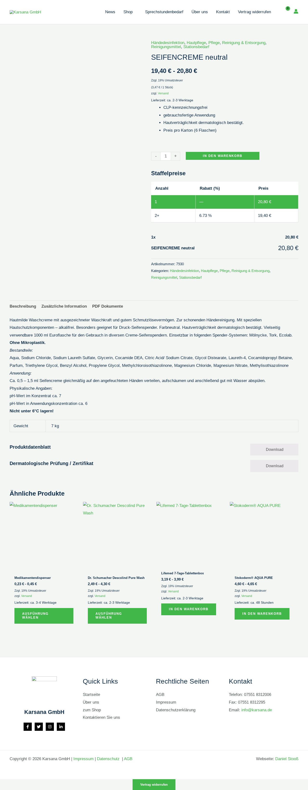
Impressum (166, 702)
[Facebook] (28, 727)
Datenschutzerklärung (175, 710)
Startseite (91, 694)
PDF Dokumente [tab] (107, 306)
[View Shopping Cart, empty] (284, 12)
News (110, 12)
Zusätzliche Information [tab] (64, 306)
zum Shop (92, 710)
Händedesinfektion (167, 42)
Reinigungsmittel (166, 47)
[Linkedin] (61, 727)
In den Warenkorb (222, 156)
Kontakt (223, 12)
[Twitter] (39, 727)
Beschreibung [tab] (23, 306)
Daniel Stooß (286, 759)
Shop (128, 12)
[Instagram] (50, 727)
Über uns (200, 12)
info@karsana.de (256, 710)
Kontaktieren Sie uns (101, 717)
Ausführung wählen (35, 616)
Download (274, 449)
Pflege (214, 42)
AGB (160, 694)
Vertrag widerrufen (254, 12)
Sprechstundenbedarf (164, 12)
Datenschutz (109, 759)
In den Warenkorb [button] (188, 609)
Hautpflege (196, 42)
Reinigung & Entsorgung (243, 42)
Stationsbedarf (196, 47)
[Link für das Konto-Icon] (296, 11)
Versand (163, 93)
